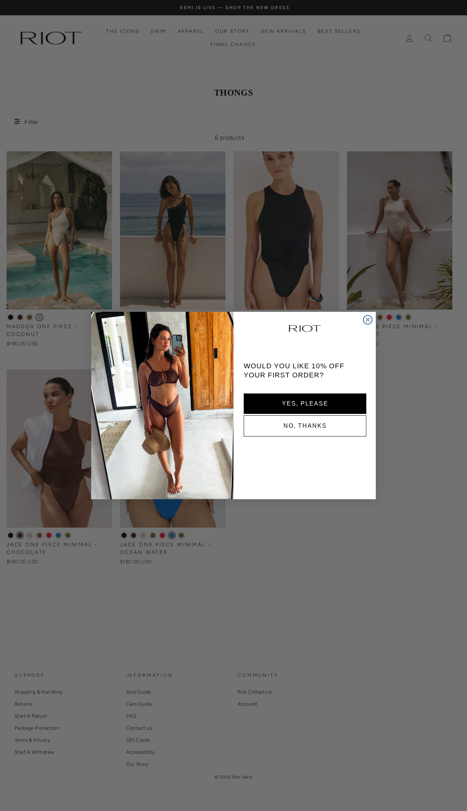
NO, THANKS (305, 425)
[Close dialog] (367, 319)
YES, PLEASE (305, 403)
